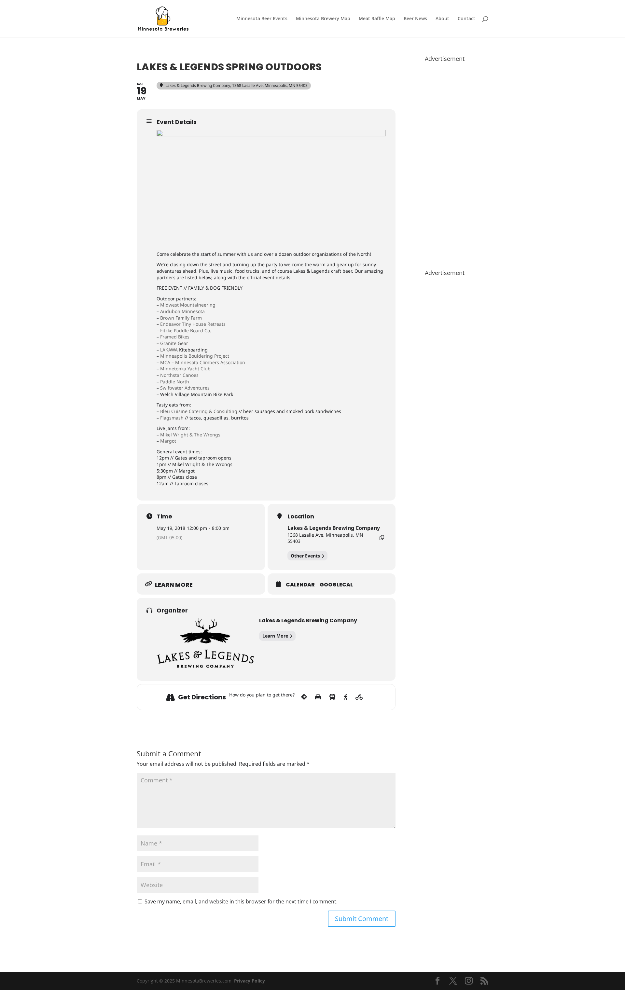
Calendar (300, 585)
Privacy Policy (249, 981)
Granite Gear (174, 343)
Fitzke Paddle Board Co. (185, 330)
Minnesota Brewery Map (323, 18)
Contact (466, 18)
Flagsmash (172, 418)
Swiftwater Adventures (185, 388)
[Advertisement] (456, 162)
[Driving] (318, 697)
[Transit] (332, 697)
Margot (168, 441)
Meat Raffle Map (377, 18)
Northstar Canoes (179, 375)
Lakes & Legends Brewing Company (333, 527)
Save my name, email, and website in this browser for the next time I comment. (241, 901)
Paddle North (174, 381)
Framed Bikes (174, 337)
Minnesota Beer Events (261, 18)
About (442, 18)
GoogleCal (336, 585)
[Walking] (345, 697)
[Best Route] (304, 697)
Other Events (305, 556)
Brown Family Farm (181, 318)
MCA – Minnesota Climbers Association (202, 362)
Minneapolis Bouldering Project (194, 356)
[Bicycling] (359, 697)
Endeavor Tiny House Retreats (193, 324)
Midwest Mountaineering (187, 305)
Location (300, 516)
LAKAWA (169, 350)
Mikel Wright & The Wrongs (190, 435)
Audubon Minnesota (182, 311)
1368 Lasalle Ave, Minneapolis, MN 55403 (325, 538)
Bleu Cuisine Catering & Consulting (198, 411)
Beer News (415, 18)
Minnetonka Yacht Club (185, 368)
